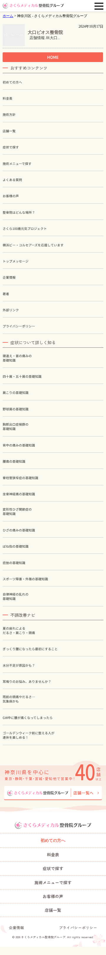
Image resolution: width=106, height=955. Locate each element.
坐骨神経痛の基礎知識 (19, 494)
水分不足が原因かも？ (19, 665)
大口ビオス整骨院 (45, 32)
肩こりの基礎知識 (16, 392)
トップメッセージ (16, 261)
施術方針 (9, 114)
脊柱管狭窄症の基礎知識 (20, 477)
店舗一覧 (9, 131)
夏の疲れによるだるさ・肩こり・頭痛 (19, 630)
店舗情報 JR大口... (44, 38)
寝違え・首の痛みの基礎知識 (17, 358)
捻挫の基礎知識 (14, 563)
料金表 (7, 98)
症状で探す (11, 147)
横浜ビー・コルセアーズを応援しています (33, 244)
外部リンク (11, 310)
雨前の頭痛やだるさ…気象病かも (19, 699)
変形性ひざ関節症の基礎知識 (17, 511)
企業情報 (9, 277)
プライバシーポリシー (19, 326)
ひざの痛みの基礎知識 (19, 530)
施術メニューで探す (17, 163)
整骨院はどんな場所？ (19, 212)
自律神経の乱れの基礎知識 (16, 596)
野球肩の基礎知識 (16, 409)
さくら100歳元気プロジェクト (25, 228)
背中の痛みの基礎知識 (19, 445)
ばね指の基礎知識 (16, 546)
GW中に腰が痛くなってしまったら (28, 717)
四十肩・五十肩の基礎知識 (22, 376)
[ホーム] (33, 6)
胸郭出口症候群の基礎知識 (16, 426)
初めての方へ (12, 82)
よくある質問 (12, 180)
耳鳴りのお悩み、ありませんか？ (27, 681)
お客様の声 (11, 196)
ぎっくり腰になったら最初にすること (30, 649)
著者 (6, 294)
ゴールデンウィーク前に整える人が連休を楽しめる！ (28, 735)
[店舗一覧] (53, 793)
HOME (53, 57)
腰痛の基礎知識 (14, 461)
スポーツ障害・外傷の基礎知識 (25, 579)
